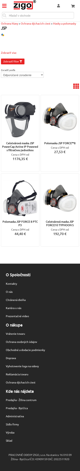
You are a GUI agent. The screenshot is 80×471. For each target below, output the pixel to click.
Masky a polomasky (64, 23)
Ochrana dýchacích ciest (35, 23)
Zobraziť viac (9, 52)
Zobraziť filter (11, 61)
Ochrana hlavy (9, 23)
